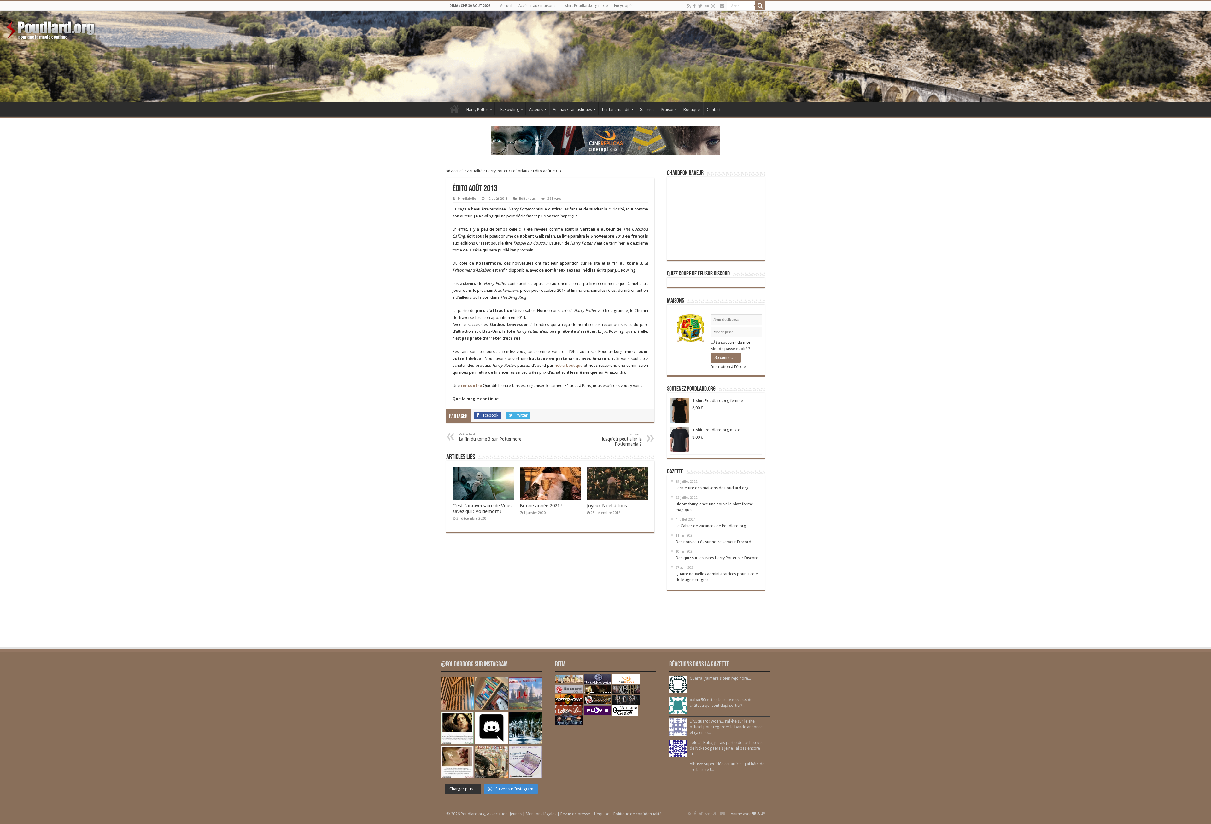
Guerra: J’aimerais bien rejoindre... (720, 678)
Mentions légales (541, 813)
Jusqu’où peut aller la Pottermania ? (622, 439)
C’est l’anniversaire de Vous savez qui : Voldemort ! (482, 508)
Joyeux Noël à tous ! (608, 506)
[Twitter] (700, 6)
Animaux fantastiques (572, 109)
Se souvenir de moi (732, 342)
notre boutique (568, 365)
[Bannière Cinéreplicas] (605, 140)
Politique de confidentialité (637, 813)
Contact (714, 109)
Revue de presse (575, 813)
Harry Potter (477, 109)
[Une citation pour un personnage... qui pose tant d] (457, 728)
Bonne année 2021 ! (541, 506)
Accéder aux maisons (536, 5)
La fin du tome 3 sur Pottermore (490, 436)
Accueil (506, 5)
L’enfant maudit (615, 109)
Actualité (475, 171)
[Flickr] (706, 6)
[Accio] (760, 5)
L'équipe (601, 813)
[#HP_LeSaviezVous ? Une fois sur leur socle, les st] (525, 728)
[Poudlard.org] (51, 28)
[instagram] (713, 6)
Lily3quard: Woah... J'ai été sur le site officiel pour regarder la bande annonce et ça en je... (726, 727)
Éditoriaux (520, 171)
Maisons (668, 109)
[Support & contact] (722, 6)
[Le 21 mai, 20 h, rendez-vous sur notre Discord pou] (491, 762)
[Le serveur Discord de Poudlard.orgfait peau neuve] (491, 728)
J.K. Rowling (508, 109)
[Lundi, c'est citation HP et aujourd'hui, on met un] (457, 762)
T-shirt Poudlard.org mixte (585, 5)
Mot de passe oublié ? (730, 348)
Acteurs (536, 109)
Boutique (691, 109)
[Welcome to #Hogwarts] (457, 693)
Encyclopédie (625, 5)
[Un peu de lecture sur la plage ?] (491, 693)
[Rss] (689, 6)
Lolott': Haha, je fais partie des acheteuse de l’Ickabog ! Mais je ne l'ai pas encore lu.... (726, 748)
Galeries (647, 109)
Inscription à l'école (728, 366)
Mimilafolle (467, 199)
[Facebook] (694, 6)
